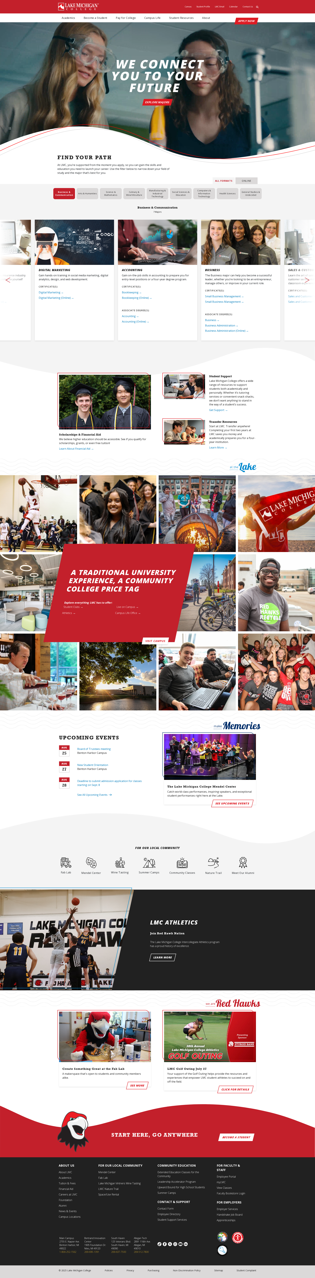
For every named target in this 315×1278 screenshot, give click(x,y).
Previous (16, 280)
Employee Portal (226, 1176)
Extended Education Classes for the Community (178, 1174)
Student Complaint (246, 1270)
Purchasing (153, 1270)
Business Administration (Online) (225, 331)
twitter (170, 1244)
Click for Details (235, 1089)
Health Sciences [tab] (227, 193)
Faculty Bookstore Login (231, 1193)
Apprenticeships (226, 1220)
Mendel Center (107, 1172)
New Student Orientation (92, 765)
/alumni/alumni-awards (243, 866)
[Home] (78, 6)
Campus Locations (70, 1217)
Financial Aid (66, 1189)
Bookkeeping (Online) (135, 298)
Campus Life (152, 18)
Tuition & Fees (67, 1183)
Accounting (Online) (134, 321)
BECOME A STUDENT (236, 1137)
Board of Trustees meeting (94, 749)
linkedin (186, 1244)
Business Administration (220, 325)
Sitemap (218, 1270)
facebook (165, 1244)
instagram (175, 1244)
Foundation (65, 1200)
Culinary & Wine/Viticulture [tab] (134, 193)
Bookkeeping (130, 292)
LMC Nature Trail (108, 1189)
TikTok (160, 1244)
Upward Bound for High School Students (181, 1187)
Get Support (216, 410)
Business (210, 320)
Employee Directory (169, 1214)
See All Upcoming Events (92, 795)
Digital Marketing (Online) (55, 298)
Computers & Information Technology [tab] (204, 193)
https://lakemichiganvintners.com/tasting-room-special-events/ (120, 866)
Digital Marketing (49, 292)
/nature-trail (213, 866)
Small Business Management (223, 296)
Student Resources (181, 18)
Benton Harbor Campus (92, 753)
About (206, 18)
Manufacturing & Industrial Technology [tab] (157, 193)
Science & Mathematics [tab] (110, 193)
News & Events (68, 1211)
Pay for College (126, 18)
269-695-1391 (91, 1251)
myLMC (221, 1182)
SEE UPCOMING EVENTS (232, 803)
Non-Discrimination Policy (186, 1270)
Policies (109, 1270)
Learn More (216, 447)
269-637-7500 (118, 1251)
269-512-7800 (141, 1251)
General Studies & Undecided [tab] (251, 193)
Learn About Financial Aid (74, 448)
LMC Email (219, 6)
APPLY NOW (246, 21)
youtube (181, 1244)
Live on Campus (125, 607)
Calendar (233, 6)
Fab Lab (103, 1178)
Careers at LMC (68, 1194)
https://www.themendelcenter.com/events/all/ (91, 866)
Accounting (129, 316)
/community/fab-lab (66, 866)
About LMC (65, 1172)
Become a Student (95, 18)
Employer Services (227, 1209)
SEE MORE (137, 1085)
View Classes (224, 1188)
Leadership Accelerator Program (177, 1181)
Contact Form (166, 1208)
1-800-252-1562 (67, 1251)
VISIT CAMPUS (155, 641)
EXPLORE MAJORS (157, 102)
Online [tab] (246, 180)
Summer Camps (167, 1193)
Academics (68, 18)
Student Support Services (172, 1219)
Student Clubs (71, 607)
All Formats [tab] (223, 180)
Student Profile (203, 6)
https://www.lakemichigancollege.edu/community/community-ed (182, 866)
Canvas (188, 6)
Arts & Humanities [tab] (87, 193)
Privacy (130, 1270)
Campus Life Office (126, 613)
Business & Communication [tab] (64, 193)
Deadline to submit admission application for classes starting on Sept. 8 (109, 783)
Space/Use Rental (108, 1194)
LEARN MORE (162, 957)
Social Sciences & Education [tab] (180, 193)
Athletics (67, 613)
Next (298, 280)
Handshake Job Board (229, 1214)
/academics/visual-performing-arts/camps (149, 866)
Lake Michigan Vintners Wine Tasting (119, 1183)
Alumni (62, 1205)
